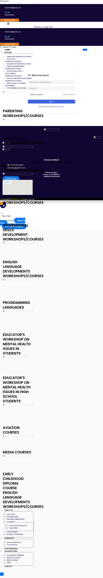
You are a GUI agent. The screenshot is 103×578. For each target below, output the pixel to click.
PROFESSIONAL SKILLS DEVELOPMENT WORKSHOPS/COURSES (14, 73)
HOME (6, 50)
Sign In (51, 101)
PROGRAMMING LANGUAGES (17, 88)
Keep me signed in (36, 94)
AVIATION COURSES (11, 430)
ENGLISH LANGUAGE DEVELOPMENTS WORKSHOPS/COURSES (23, 269)
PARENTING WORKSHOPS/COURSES (19, 56)
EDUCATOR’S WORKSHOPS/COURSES (13, 60)
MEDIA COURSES (17, 452)
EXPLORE (8, 53)
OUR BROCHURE (10, 551)
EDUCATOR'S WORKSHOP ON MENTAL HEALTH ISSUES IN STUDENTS (17, 344)
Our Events (10, 521)
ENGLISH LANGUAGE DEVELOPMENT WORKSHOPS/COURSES (18, 80)
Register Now (59, 106)
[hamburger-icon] (85, 50)
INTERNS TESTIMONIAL (15, 534)
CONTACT (8, 566)
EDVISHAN (4, 1)
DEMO (9, 562)
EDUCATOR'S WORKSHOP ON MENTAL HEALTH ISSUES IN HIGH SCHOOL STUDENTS (17, 389)
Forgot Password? (69, 94)
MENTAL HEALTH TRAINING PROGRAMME (15, 84)
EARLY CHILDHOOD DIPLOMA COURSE (13, 480)
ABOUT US (8, 510)
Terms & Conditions (51, 174)
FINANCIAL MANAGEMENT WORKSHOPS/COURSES (15, 67)
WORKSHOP (9, 538)
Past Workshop (12, 545)
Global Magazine (11, 549)
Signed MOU (13, 528)
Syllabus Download (51, 176)
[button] (8, 23)
